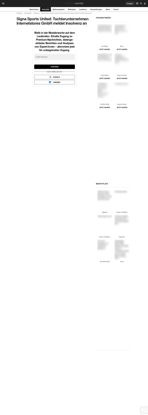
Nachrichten (28, 13)
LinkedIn (56, 82)
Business (36, 13)
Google (56, 77)
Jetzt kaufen (104, 49)
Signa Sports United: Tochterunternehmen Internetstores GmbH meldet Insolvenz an (67, 13)
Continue (55, 67)
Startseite (19, 13)
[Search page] (141, 3)
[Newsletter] (137, 3)
